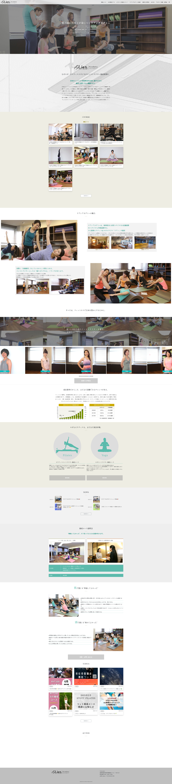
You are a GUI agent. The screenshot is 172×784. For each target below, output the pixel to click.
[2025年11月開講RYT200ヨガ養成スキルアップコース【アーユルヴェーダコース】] (60, 178)
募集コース (103, 2)
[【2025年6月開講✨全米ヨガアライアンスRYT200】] (60, 676)
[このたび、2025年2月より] (86, 701)
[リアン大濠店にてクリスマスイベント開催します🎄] (111, 676)
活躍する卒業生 (145, 2)
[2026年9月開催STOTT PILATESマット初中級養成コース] (86, 132)
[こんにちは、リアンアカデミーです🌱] (111, 701)
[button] (2, 360)
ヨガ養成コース (111, 2)
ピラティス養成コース (122, 2)
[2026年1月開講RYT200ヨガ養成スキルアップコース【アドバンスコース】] (86, 155)
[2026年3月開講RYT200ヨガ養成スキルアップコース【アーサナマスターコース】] (60, 155)
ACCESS (152, 2)
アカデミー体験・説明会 (161, 2)
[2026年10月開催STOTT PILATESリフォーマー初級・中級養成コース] (60, 132)
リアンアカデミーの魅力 (135, 2)
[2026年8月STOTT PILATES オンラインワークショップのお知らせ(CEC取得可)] (111, 132)
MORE (85, 196)
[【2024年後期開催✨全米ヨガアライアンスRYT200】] (60, 701)
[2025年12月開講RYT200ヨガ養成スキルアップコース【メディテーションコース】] (111, 155)
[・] (86, 676)
